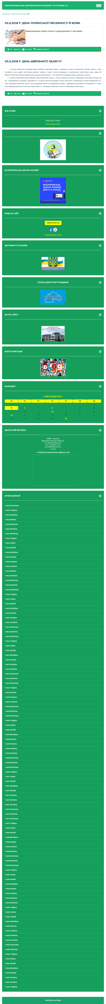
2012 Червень (11, 566)
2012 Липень (11, 571)
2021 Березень (12, 968)
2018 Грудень (11, 870)
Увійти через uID (53, 223)
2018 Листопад (12, 865)
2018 (13, 14)
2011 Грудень (11, 538)
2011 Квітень (11, 520)
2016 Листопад (12, 767)
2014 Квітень (11, 660)
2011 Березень (12, 515)
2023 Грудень (11, 987)
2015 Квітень (11, 693)
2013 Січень (11, 599)
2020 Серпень (12, 940)
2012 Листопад (12, 590)
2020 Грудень (11, 954)
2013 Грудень (11, 641)
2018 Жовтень (12, 861)
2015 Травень (11, 697)
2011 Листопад (12, 534)
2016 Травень (11, 744)
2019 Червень (11, 898)
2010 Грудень (11, 510)
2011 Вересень (12, 524)
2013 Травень (11, 618)
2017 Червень (11, 800)
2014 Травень (11, 665)
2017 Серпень (11, 805)
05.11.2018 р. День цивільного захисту (33, 61)
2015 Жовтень (12, 711)
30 (66, 419)
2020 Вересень (12, 945)
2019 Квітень (11, 889)
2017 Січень (10, 777)
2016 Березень (12, 735)
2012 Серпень (11, 576)
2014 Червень (11, 669)
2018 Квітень (11, 842)
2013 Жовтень (12, 632)
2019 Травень (11, 893)
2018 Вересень (12, 856)
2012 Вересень (12, 580)
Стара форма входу (53, 235)
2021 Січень (11, 959)
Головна (5, 14)
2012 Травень (11, 562)
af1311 (18, 49)
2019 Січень (11, 875)
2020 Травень (11, 931)
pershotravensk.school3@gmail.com (54, 452)
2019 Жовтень (12, 903)
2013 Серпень (11, 622)
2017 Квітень (11, 791)
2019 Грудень (11, 907)
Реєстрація (50, 124)
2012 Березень (12, 552)
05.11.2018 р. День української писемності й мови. (42, 23)
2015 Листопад (12, 716)
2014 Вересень (12, 674)
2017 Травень (11, 795)
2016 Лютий (11, 730)
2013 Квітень (11, 613)
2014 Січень (11, 646)
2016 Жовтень (12, 763)
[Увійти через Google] (55, 230)
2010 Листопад (12, 506)
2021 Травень (11, 978)
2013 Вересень (12, 627)
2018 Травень (11, 847)
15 (52, 412)
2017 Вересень (12, 809)
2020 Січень (11, 912)
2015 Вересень (12, 707)
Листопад (21, 14)
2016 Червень (11, 749)
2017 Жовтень (11, 814)
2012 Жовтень (12, 585)
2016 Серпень (11, 753)
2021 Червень (11, 982)
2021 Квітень (11, 973)
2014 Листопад (12, 683)
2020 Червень (11, 936)
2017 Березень (12, 786)
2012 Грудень (11, 594)
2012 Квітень (11, 557)
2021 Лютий (11, 964)
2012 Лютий (11, 548)
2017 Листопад (12, 819)
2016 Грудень (11, 772)
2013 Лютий (11, 604)
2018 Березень (12, 837)
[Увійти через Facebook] (51, 230)
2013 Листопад (12, 636)
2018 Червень (11, 851)
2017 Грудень (11, 823)
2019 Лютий (11, 879)
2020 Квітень (11, 926)
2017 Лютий (10, 781)
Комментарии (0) (42, 49)
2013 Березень (12, 608)
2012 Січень (11, 543)
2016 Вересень (12, 758)
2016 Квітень (11, 739)
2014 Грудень (11, 688)
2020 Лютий (11, 917)
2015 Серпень (11, 702)
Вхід (58, 124)
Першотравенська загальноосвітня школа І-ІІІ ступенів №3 (36, 5)
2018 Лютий (11, 833)
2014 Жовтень (12, 679)
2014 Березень (12, 655)
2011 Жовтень (11, 529)
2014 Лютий (11, 651)
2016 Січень (11, 725)
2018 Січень (11, 828)
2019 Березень (12, 884)
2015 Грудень (11, 721)
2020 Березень (12, 921)
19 (11, 415)
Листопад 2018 (53, 396)
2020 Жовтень (12, 950)
